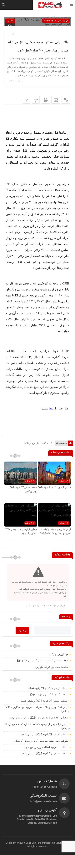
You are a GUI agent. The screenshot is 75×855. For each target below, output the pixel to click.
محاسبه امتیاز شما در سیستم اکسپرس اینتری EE (42, 660)
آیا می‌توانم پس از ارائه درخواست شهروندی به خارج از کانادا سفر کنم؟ (55, 531)
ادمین (10, 81)
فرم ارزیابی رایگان (59, 654)
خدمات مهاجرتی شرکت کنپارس (51, 667)
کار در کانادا (47, 443)
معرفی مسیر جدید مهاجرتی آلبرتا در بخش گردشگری (40, 741)
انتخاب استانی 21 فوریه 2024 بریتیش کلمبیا (44, 734)
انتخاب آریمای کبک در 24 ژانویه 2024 (48, 688)
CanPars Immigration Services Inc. (50, 843)
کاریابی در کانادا (31, 443)
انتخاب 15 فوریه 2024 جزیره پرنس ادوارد (45, 747)
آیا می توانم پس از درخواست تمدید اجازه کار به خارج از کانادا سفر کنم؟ (37, 726)
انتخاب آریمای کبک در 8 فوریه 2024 (54, 488)
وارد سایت (35, 605)
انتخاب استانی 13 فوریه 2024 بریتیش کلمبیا (44, 753)
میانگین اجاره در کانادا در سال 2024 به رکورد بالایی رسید (21, 531)
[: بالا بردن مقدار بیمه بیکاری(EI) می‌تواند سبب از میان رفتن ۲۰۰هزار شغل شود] (55, 100)
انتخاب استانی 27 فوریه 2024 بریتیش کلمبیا (44, 701)
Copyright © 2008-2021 (19, 843)
